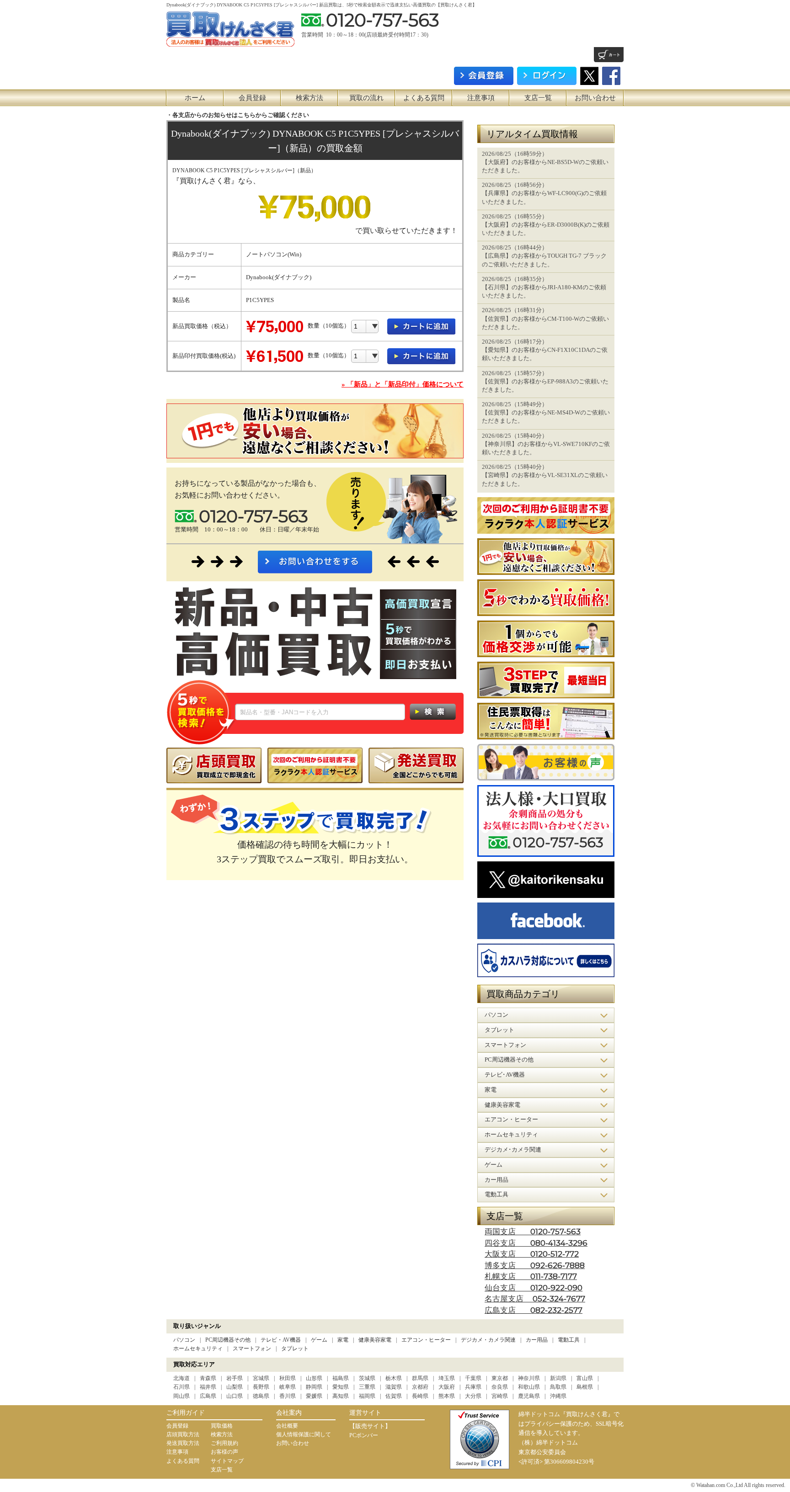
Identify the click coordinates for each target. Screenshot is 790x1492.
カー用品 (537, 1340)
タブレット (295, 1348)
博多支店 (535, 1265)
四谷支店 (536, 1243)
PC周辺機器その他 (228, 1340)
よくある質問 (423, 97)
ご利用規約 (224, 1443)
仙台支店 (533, 1288)
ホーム (195, 97)
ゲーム (319, 1340)
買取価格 (222, 1426)
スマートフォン (252, 1348)
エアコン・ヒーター (426, 1340)
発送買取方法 (182, 1443)
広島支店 (533, 1310)
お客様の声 (224, 1452)
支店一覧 (538, 97)
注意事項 (481, 97)
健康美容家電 (374, 1340)
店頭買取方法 (182, 1434)
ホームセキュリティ (198, 1348)
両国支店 (533, 1231)
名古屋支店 (535, 1299)
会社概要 (287, 1426)
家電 (342, 1340)
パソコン (184, 1340)
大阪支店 (532, 1254)
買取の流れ (366, 97)
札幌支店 (531, 1276)
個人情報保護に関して (303, 1434)
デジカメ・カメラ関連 (488, 1340)
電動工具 (569, 1340)
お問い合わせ (595, 97)
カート (609, 54)
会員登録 (252, 97)
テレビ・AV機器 (281, 1340)
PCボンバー (363, 1435)
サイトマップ (227, 1461)
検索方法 (309, 97)
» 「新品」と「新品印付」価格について (403, 384)
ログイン (546, 76)
